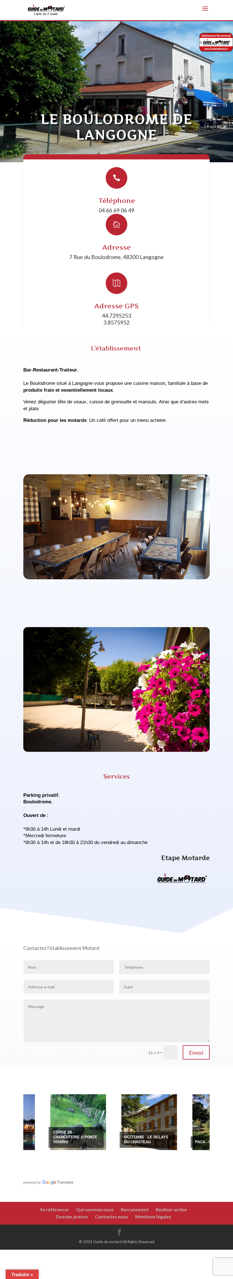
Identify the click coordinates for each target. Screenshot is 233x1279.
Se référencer (54, 1209)
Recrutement (135, 1209)
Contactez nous (111, 1216)
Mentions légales (153, 1216)
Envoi (196, 1052)
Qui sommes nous (95, 1209)
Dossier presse (72, 1216)
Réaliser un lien (171, 1209)
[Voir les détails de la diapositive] (50, 1122)
